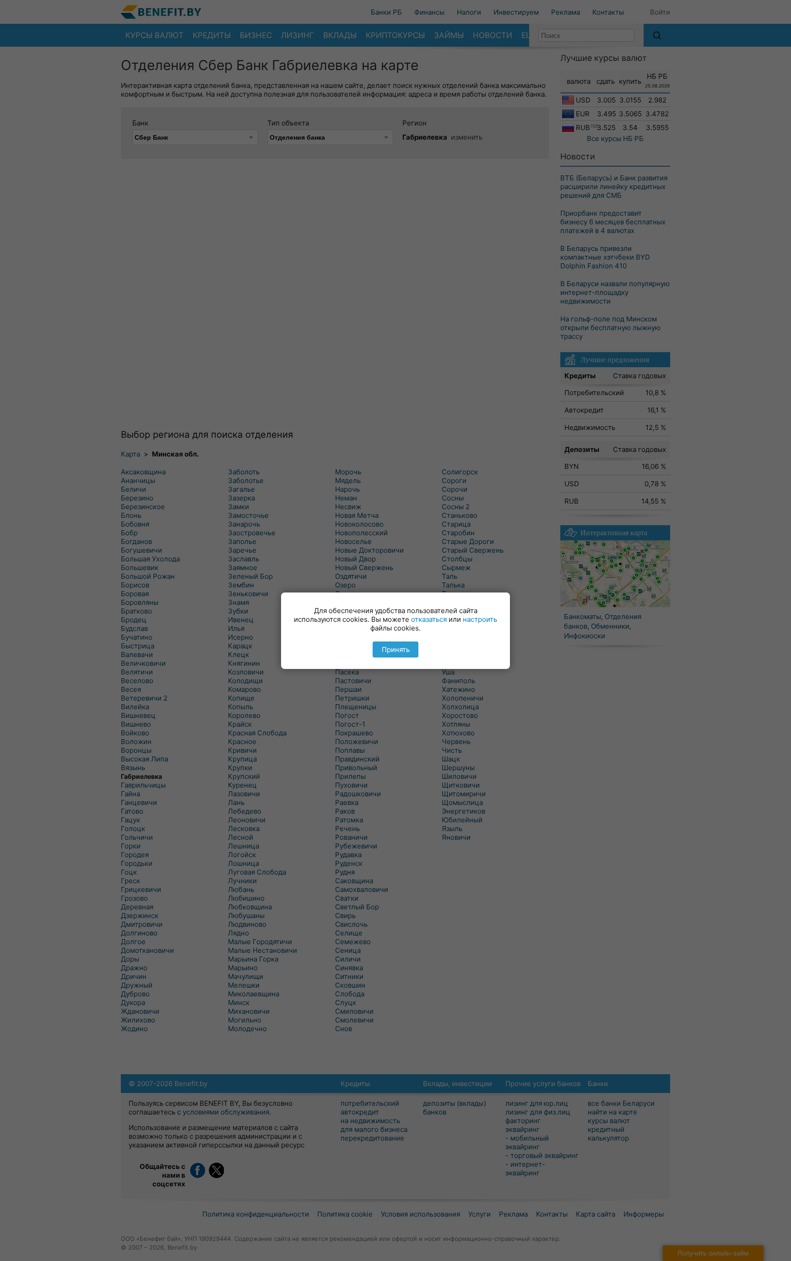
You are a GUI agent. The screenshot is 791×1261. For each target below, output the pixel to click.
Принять (396, 649)
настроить (480, 619)
